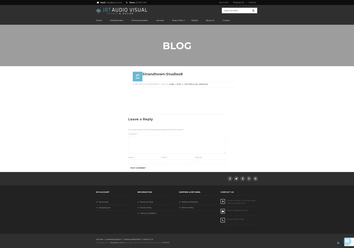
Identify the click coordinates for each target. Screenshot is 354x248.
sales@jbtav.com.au (114, 2)
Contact (226, 20)
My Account (223, 2)
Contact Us (148, 239)
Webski (166, 242)
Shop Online (177, 20)
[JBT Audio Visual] (121, 10)
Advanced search (113, 239)
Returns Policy (188, 207)
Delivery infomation (190, 202)
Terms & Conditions (148, 213)
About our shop (146, 202)
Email (164, 157)
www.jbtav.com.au (117, 242)
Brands (195, 20)
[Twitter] (236, 178)
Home (99, 20)
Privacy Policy (146, 207)
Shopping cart (104, 207)
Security (160, 20)
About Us (210, 20)
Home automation (139, 20)
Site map (99, 239)
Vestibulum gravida (196, 84)
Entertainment (116, 20)
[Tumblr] (242, 178)
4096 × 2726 (175, 84)
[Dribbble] (255, 178)
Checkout (252, 2)
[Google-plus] (249, 178)
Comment (133, 134)
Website (198, 157)
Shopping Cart (238, 2)
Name (131, 157)
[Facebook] (229, 178)
